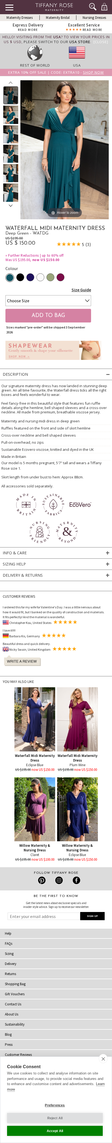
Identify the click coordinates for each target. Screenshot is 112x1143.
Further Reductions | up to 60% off (35, 255)
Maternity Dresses (19, 17)
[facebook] (76, 880)
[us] (77, 60)
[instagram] (59, 880)
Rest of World (35, 65)
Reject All (55, 1118)
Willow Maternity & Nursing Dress (34, 847)
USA (77, 65)
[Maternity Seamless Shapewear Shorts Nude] (53, 361)
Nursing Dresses (94, 17)
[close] (103, 1058)
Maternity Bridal (58, 17)
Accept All (55, 1131)
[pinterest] (42, 880)
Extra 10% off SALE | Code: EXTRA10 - (56, 72)
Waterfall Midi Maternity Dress (35, 758)
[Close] (101, 41)
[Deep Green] (9, 277)
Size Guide (81, 289)
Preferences (55, 1105)
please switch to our (57, 41)
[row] (35, 60)
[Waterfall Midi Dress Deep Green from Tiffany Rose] (10, 95)
